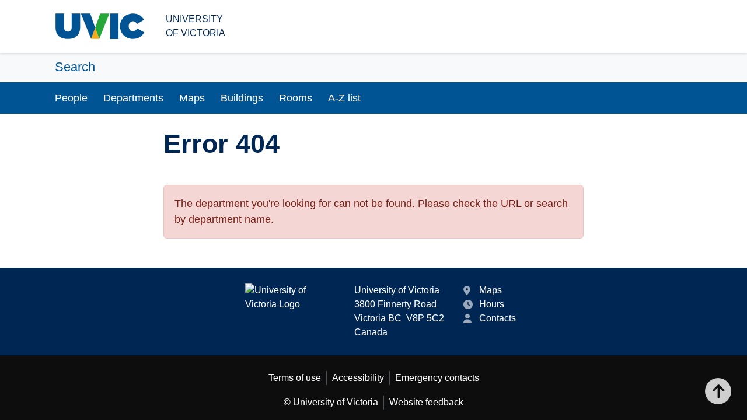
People (71, 98)
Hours (491, 304)
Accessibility (358, 378)
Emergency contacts (437, 378)
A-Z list (344, 98)
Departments (133, 98)
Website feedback (426, 402)
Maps (192, 98)
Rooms (295, 98)
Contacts (497, 318)
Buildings (242, 98)
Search (75, 67)
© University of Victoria (331, 402)
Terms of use (294, 378)
